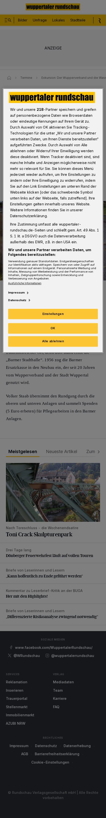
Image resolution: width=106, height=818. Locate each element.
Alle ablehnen (53, 341)
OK (53, 328)
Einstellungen (53, 314)
